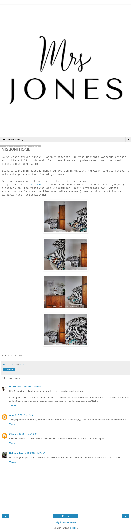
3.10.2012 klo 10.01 (25, 415)
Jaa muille (8, 370)
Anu (11, 415)
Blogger (73, 528)
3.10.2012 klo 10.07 (27, 434)
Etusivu (65, 516)
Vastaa (12, 405)
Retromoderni (16, 453)
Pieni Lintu (15, 386)
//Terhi (12, 434)
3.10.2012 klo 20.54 (35, 453)
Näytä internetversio (65, 522)
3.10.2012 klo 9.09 (31, 386)
